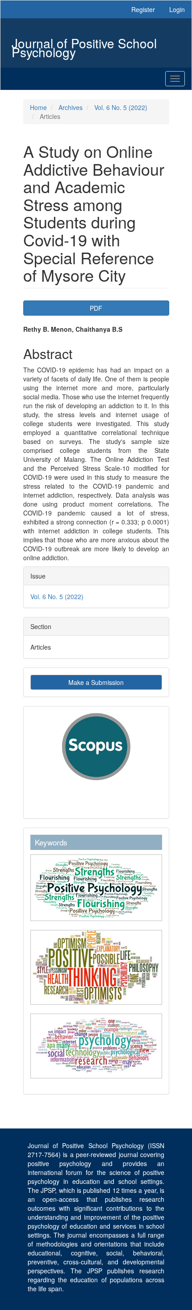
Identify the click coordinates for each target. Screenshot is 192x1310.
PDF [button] (96, 308)
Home (38, 107)
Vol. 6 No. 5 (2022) (120, 107)
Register (143, 9)
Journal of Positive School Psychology (84, 44)
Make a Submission (96, 682)
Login (177, 9)
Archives (70, 107)
